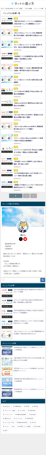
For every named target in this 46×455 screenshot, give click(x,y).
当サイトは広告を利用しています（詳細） (12, 8)
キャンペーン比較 (38, 8)
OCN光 (36, 406)
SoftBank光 (18, 406)
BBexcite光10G (22, 422)
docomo (33, 414)
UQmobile (32, 410)
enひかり (7, 406)
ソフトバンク (9, 414)
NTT (6, 430)
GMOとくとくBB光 (24, 426)
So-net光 (37, 426)
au (14, 426)
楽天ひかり (8, 418)
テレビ (7, 426)
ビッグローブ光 (9, 422)
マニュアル (19, 418)
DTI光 (27, 406)
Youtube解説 (28, 8)
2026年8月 (30, 418)
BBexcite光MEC (21, 414)
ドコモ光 (22, 410)
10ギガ (34, 422)
